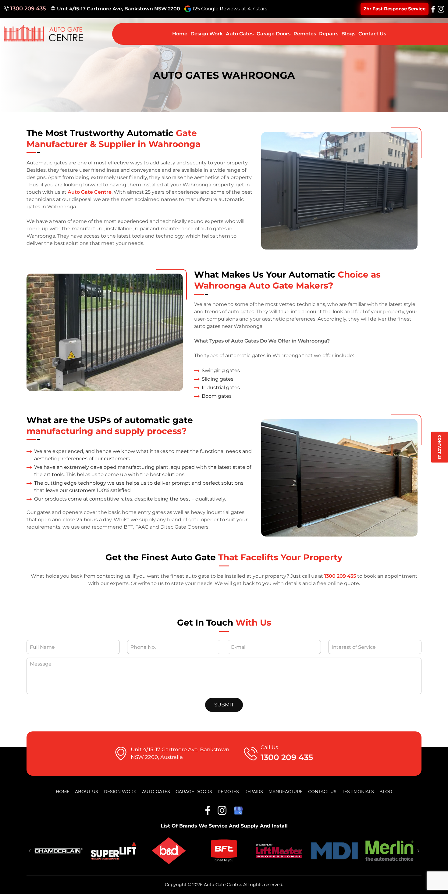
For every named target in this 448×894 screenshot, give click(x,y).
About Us (86, 791)
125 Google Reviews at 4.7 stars (230, 9)
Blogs (348, 34)
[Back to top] (437, 883)
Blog (385, 791)
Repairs (328, 34)
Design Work (206, 34)
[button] (29, 850)
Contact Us (439, 447)
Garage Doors (273, 34)
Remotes (304, 34)
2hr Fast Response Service (394, 9)
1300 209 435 (28, 8)
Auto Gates (240, 34)
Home (179, 34)
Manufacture (285, 791)
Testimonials (358, 791)
